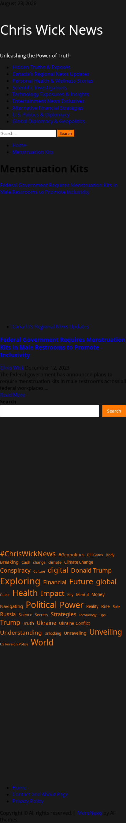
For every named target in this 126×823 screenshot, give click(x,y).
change (39, 562)
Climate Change (78, 562)
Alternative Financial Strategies (47, 107)
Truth (28, 623)
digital (58, 570)
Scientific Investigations (39, 87)
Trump (10, 622)
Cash (25, 562)
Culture (39, 571)
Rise (105, 606)
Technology (87, 615)
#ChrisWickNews (28, 553)
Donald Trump (91, 570)
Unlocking (53, 633)
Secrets (41, 614)
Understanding (21, 633)
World (42, 642)
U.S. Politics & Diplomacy (40, 114)
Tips (102, 615)
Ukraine (46, 622)
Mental (82, 594)
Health (25, 592)
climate (54, 562)
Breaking (9, 562)
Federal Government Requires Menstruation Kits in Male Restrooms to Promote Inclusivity (58, 188)
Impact (53, 593)
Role (116, 606)
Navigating (11, 606)
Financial (54, 582)
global (106, 581)
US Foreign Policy (14, 644)
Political (41, 604)
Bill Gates (95, 555)
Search (8, 401)
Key (70, 594)
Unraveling (75, 633)
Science (25, 614)
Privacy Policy (27, 801)
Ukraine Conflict (74, 623)
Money (98, 594)
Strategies (63, 614)
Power (71, 604)
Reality (92, 606)
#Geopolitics (71, 555)
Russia (8, 614)
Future (81, 581)
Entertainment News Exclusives (48, 101)
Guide (4, 595)
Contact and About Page (40, 794)
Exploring (20, 581)
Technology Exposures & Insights (50, 94)
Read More (12, 394)
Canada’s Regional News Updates (50, 74)
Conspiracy (15, 570)
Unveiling (105, 632)
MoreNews (89, 812)
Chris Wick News (51, 29)
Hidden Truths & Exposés (41, 67)
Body (110, 555)
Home (19, 787)
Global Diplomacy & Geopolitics (48, 121)
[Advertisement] (63, 480)
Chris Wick (12, 367)
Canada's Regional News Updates (50, 326)
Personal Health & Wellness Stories (52, 80)
